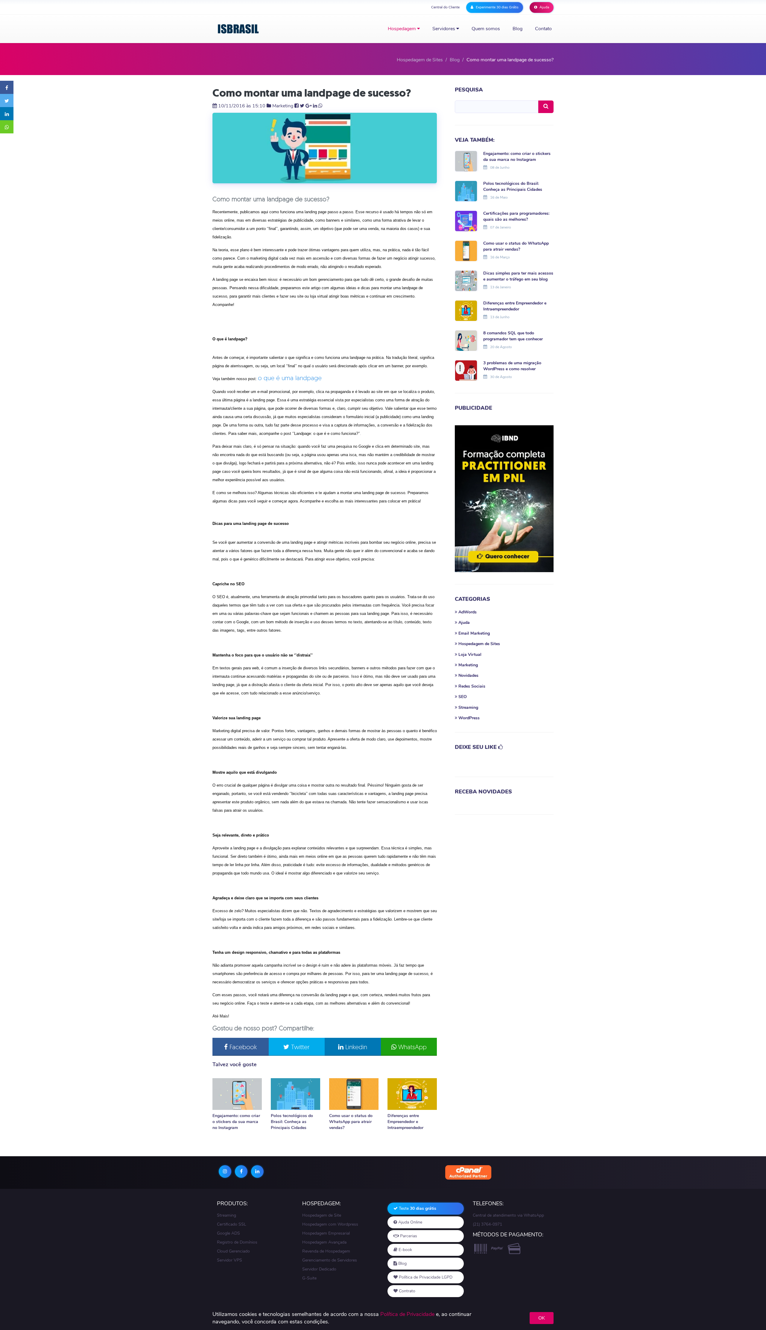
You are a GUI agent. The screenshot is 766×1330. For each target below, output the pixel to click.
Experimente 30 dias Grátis (497, 7)
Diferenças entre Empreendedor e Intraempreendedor (405, 1122)
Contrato (406, 1291)
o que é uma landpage (290, 378)
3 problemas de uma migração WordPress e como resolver (512, 366)
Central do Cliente (445, 7)
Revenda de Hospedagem (326, 1251)
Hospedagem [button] (402, 28)
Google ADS (228, 1233)
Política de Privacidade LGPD (425, 1277)
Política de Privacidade (407, 1314)
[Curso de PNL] (504, 498)
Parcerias (408, 1236)
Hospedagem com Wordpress (330, 1224)
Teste (417, 1208)
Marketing (282, 106)
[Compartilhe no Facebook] (6, 87)
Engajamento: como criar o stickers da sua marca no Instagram (236, 1122)
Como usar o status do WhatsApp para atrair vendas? (351, 1122)
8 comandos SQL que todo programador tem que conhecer (513, 336)
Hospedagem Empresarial (326, 1233)
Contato (543, 28)
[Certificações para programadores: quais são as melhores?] (466, 220)
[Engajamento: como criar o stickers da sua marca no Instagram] (237, 1094)
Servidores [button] (444, 28)
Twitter (299, 1047)
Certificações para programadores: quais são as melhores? (516, 216)
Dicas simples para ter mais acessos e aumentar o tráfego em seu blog (518, 276)
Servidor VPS (229, 1260)
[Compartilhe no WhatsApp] (6, 126)
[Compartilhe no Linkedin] (6, 113)
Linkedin (355, 1047)
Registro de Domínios (237, 1242)
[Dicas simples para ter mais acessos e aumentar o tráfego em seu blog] (466, 280)
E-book (404, 1250)
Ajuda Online (409, 1222)
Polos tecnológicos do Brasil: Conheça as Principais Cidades (292, 1122)
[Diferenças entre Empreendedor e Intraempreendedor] (412, 1094)
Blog (517, 28)
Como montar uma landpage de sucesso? (311, 93)
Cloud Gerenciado (233, 1251)
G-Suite (309, 1278)
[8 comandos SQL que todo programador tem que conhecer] (466, 340)
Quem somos (486, 28)
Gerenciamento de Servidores (329, 1260)
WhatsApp (411, 1047)
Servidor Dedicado (319, 1269)
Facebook (242, 1047)
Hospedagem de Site (321, 1215)
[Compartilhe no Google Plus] (309, 106)
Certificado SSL (231, 1224)
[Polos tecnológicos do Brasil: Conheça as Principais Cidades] (295, 1094)
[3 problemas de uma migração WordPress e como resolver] (466, 370)
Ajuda (544, 7)
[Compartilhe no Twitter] (6, 100)
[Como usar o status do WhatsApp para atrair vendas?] (354, 1094)
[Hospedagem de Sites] (238, 29)
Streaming (226, 1215)
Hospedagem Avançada (324, 1242)
